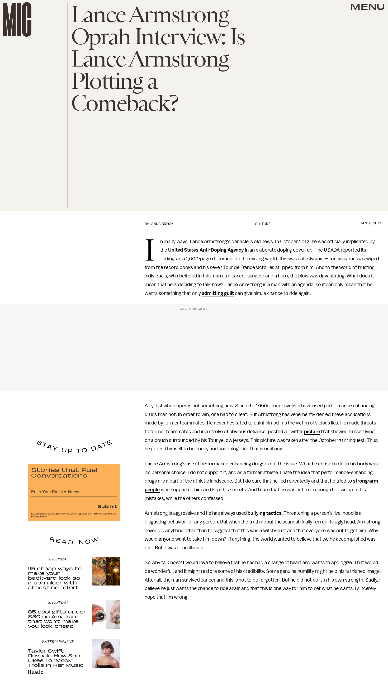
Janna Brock (162, 224)
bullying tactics (264, 513)
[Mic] (17, 19)
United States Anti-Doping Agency (206, 250)
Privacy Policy (38, 516)
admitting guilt (218, 293)
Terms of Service (102, 513)
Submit (107, 506)
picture (312, 431)
